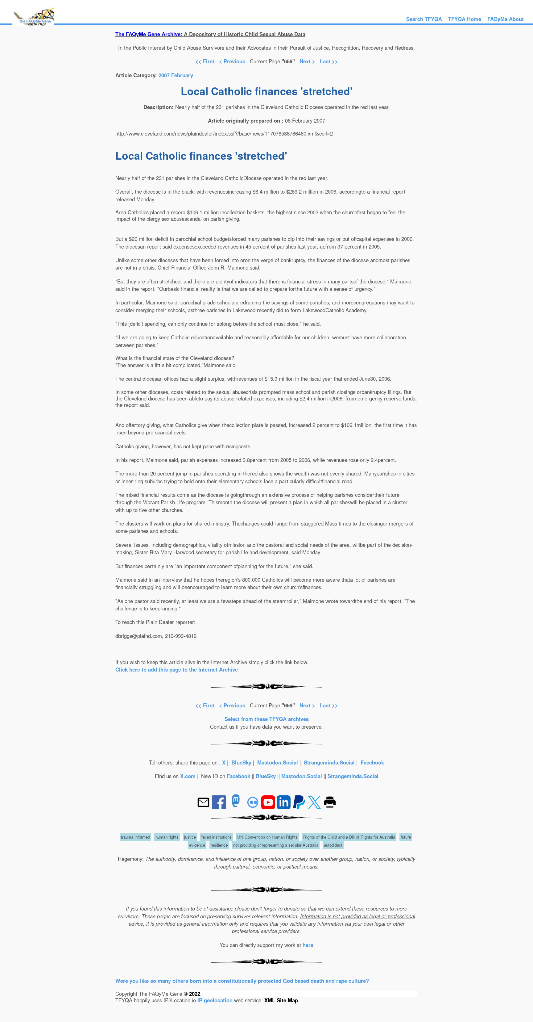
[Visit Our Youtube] (269, 807)
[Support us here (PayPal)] (299, 807)
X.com (188, 776)
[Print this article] (330, 807)
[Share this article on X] (315, 807)
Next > (307, 61)
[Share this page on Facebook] (219, 807)
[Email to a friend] (204, 807)
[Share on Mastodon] (235, 807)
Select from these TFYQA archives (267, 719)
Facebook (372, 762)
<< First (204, 61)
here (308, 945)
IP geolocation (215, 1000)
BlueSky (241, 762)
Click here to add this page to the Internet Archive (176, 669)
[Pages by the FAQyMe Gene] (33, 23)
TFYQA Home (464, 19)
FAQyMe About (505, 19)
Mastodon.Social (277, 762)
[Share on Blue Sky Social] (253, 807)
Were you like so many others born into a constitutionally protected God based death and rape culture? (242, 980)
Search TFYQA (424, 19)
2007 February (176, 75)
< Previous (233, 61)
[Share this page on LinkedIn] (284, 807)
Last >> (329, 61)
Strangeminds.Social (329, 762)
